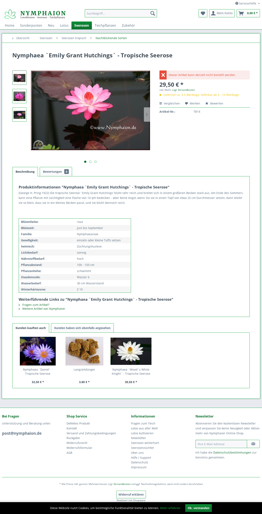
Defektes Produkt (78, 423)
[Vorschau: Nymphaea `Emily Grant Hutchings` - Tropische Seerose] (19, 77)
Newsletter (138, 438)
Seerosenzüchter (142, 448)
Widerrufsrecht (77, 443)
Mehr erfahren (170, 508)
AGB (69, 453)
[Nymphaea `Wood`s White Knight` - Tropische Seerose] (131, 351)
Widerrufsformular (79, 448)
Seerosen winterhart (145, 443)
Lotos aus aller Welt (144, 428)
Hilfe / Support (141, 458)
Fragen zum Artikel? (35, 305)
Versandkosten (122, 484)
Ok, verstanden (198, 508)
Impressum (139, 467)
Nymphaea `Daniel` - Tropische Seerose (38, 372)
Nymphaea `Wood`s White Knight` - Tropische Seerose (131, 372)
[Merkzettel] (203, 13)
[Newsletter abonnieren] (253, 444)
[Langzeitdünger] (84, 351)
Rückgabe (73, 438)
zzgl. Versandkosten (183, 90)
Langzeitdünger (84, 369)
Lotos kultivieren (142, 433)
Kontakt (72, 428)
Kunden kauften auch (31, 328)
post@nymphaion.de (22, 433)
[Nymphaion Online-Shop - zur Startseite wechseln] (35, 14)
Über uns (137, 453)
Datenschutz (139, 462)
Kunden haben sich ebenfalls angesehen (82, 328)
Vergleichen (171, 103)
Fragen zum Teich (143, 423)
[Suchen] (152, 13)
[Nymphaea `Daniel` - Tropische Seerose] (38, 351)
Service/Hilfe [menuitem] (247, 3)
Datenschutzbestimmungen (232, 452)
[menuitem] (121, 13)
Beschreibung (25, 172)
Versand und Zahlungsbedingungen (91, 433)
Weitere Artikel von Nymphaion (43, 309)
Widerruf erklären (131, 494)
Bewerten (216, 103)
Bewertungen (55, 172)
